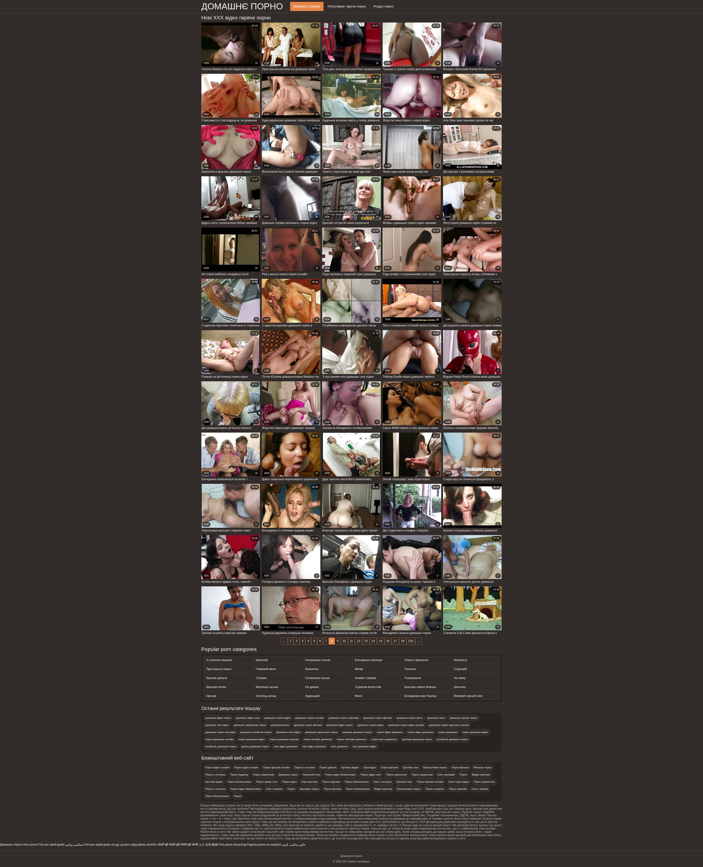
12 (358, 641)
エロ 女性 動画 (208, 844)
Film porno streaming (232, 844)
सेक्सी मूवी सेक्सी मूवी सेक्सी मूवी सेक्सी (178, 844)
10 (344, 641)
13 (366, 641)
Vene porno (30, 844)
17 (395, 641)
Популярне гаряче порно (347, 6)
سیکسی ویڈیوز (74, 844)
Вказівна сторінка (306, 6)
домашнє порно (242, 6)
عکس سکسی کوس (294, 844)
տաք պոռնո (120, 844)
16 (388, 641)
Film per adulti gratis (51, 844)
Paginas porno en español (264, 844)
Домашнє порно (11, 844)
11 (351, 641)
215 (410, 641)
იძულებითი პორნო (144, 844)
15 (380, 641)
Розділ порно (383, 6)
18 (402, 641)
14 (373, 641)
